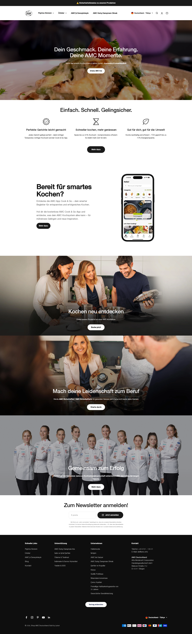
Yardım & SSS (60, 565)
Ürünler (61, 13)
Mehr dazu (96, 149)
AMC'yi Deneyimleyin (80, 13)
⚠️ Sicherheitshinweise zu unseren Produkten (96, 3)
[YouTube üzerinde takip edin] (43, 617)
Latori (57, 625)
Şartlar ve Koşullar (98, 565)
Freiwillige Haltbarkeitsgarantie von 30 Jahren (104, 587)
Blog (27, 561)
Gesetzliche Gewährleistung (102, 593)
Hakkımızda (95, 549)
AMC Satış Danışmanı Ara (64, 549)
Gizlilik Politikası (97, 574)
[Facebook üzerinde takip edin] (26, 617)
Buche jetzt (96, 327)
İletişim (93, 553)
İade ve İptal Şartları (62, 553)
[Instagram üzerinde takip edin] (32, 617)
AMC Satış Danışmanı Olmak (105, 13)
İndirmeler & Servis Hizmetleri (65, 561)
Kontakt (28, 565)
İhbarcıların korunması (99, 578)
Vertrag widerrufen (96, 604)
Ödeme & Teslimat (61, 557)
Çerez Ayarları (96, 582)
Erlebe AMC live (96, 71)
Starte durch (96, 407)
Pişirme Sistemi (45, 13)
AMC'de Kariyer (97, 557)
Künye (93, 570)
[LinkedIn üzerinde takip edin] (49, 617)
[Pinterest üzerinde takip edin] (37, 617)
